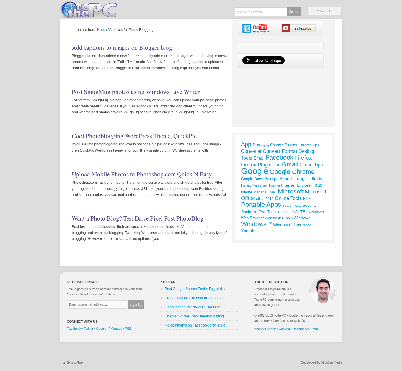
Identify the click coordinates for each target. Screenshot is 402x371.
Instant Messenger (254, 185)
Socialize (249, 211)
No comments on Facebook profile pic (195, 325)
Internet (274, 185)
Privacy (270, 329)
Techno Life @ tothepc (104, 9)
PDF (307, 198)
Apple (248, 144)
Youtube (249, 230)
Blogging (263, 145)
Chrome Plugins (283, 145)
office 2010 (265, 199)
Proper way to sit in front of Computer (194, 298)
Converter (251, 151)
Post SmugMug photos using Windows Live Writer (136, 91)
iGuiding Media (331, 362)
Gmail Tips (311, 165)
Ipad (318, 185)
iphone (246, 192)
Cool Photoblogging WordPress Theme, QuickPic (134, 136)
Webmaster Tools (279, 218)
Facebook (279, 157)
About (258, 329)
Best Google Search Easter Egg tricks (195, 289)
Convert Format (280, 151)
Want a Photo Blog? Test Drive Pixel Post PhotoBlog (138, 218)
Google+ (102, 328)
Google (254, 171)
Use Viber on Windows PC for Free (192, 307)
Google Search (278, 178)
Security (310, 205)
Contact (284, 329)
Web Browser (252, 218)
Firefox (303, 158)
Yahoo (306, 225)
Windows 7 (256, 224)
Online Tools (288, 198)
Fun (277, 164)
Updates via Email (305, 329)
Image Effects (308, 178)
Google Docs (252, 179)
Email (258, 157)
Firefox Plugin (256, 165)
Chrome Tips (308, 145)
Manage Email (265, 192)
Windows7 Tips (287, 224)
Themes (284, 212)
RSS (128, 328)
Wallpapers (316, 212)
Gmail (290, 164)
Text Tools (267, 212)
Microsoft (291, 191)
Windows (302, 218)
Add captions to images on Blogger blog (122, 47)
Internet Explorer (296, 185)
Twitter (299, 211)
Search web (291, 205)
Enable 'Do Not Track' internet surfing (194, 316)
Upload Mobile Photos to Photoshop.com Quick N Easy (142, 174)
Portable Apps (261, 204)
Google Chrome (292, 171)
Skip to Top (75, 362)
